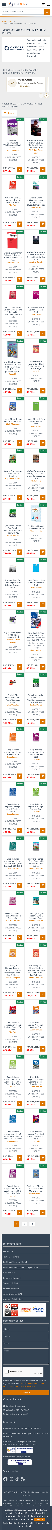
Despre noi (8, 1252)
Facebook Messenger (15, 1406)
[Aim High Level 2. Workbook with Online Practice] (12, 185)
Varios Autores (13, 150)
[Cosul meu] (43, 4)
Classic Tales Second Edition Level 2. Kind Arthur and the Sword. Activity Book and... (12, 312)
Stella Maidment (12, 424)
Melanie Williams (36, 921)
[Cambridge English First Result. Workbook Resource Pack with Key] (12, 513)
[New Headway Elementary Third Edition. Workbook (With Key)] (36, 349)
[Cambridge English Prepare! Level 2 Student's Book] (36, 901)
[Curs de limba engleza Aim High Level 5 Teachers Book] (12, 792)
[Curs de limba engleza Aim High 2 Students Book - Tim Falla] (12, 1010)
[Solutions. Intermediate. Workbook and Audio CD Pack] (12, 127)
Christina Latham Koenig (13, 641)
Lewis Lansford (13, 869)
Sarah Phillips (36, 315)
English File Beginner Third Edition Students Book (13, 635)
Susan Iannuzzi (13, 757)
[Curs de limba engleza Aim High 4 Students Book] (36, 1010)
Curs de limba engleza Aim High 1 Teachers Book (36, 806)
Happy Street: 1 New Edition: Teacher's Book (36, 582)
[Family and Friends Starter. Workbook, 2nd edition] (12, 901)
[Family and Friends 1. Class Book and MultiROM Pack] (36, 1173)
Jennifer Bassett (36, 262)
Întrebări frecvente (11, 1289)
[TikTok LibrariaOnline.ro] (17, 1479)
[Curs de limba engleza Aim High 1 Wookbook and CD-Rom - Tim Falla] (12, 1064)
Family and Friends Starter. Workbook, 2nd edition (13, 916)
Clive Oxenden (36, 650)
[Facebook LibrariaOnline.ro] (5, 1479)
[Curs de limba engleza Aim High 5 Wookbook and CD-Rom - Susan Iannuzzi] (12, 1119)
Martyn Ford (36, 481)
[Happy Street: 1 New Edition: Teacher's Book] (36, 568)
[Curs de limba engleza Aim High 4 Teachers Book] (12, 737)
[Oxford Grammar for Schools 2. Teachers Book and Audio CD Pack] (12, 240)
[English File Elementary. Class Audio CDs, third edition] (12, 682)
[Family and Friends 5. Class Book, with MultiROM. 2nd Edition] (36, 846)
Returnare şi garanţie (12, 1278)
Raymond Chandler (13, 479)
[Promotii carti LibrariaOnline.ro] (11, 1479)
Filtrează (11, 113)
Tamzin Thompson (36, 869)
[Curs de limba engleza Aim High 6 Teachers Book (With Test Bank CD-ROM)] (12, 846)
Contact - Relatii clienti (13, 1299)
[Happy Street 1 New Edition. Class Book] (12, 406)
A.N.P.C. (21, 1445)
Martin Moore (13, 263)
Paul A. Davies (13, 535)
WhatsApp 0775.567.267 (17, 1410)
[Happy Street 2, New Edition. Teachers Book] (36, 406)
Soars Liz (12, 374)
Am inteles (40, 1519)
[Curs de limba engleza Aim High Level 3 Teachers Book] (36, 737)
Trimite (25, 1392)
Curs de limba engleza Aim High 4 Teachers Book (12, 752)
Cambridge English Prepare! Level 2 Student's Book (36, 916)
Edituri (11, 21)
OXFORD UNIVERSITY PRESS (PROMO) (13, 157)
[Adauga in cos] (19, 169)
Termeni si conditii (11, 1257)
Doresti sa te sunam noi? (17, 1414)
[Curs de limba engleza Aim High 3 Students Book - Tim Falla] (36, 1119)
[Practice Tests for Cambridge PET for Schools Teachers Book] (12, 568)
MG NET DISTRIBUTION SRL (30, 1428)
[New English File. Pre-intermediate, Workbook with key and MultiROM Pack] (36, 620)
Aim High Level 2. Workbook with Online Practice (13, 200)
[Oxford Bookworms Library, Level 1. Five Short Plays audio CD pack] (36, 458)
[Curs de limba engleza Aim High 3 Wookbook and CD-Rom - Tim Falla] (12, 1173)
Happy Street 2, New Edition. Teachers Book (36, 421)
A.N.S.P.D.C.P (43, 1434)
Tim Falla (12, 205)
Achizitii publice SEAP (12, 1294)
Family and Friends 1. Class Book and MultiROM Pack (36, 1188)
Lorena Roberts (36, 426)
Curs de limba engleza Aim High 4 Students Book (36, 1025)
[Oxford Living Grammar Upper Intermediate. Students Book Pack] (36, 185)
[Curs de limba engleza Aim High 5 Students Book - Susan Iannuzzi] (36, 1064)
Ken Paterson (36, 207)
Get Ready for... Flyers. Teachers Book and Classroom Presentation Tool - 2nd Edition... (36, 970)
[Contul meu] (48, 4)
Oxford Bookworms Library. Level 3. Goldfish (13, 473)
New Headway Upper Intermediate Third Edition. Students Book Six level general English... (12, 367)
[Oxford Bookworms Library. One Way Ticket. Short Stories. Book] (36, 240)
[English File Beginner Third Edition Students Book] (12, 620)
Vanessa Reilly (36, 531)
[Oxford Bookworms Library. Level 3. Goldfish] (12, 458)
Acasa (4, 21)
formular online (23, 1457)
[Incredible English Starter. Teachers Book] (36, 295)
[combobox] (23, 12)
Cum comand (9, 1273)
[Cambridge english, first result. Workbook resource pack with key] (36, 682)
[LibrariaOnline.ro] (18, 4)
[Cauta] (47, 12)
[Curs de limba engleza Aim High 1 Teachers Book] (36, 792)
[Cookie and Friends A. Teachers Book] (36, 513)
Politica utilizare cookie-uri (15, 1262)
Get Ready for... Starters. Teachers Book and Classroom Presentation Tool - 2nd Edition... (13, 970)
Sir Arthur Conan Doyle (36, 151)
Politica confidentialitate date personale (20, 1268)
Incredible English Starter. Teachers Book (36, 310)
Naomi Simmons (13, 921)
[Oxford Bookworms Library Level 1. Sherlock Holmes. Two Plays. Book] (36, 127)
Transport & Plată (10, 1283)
